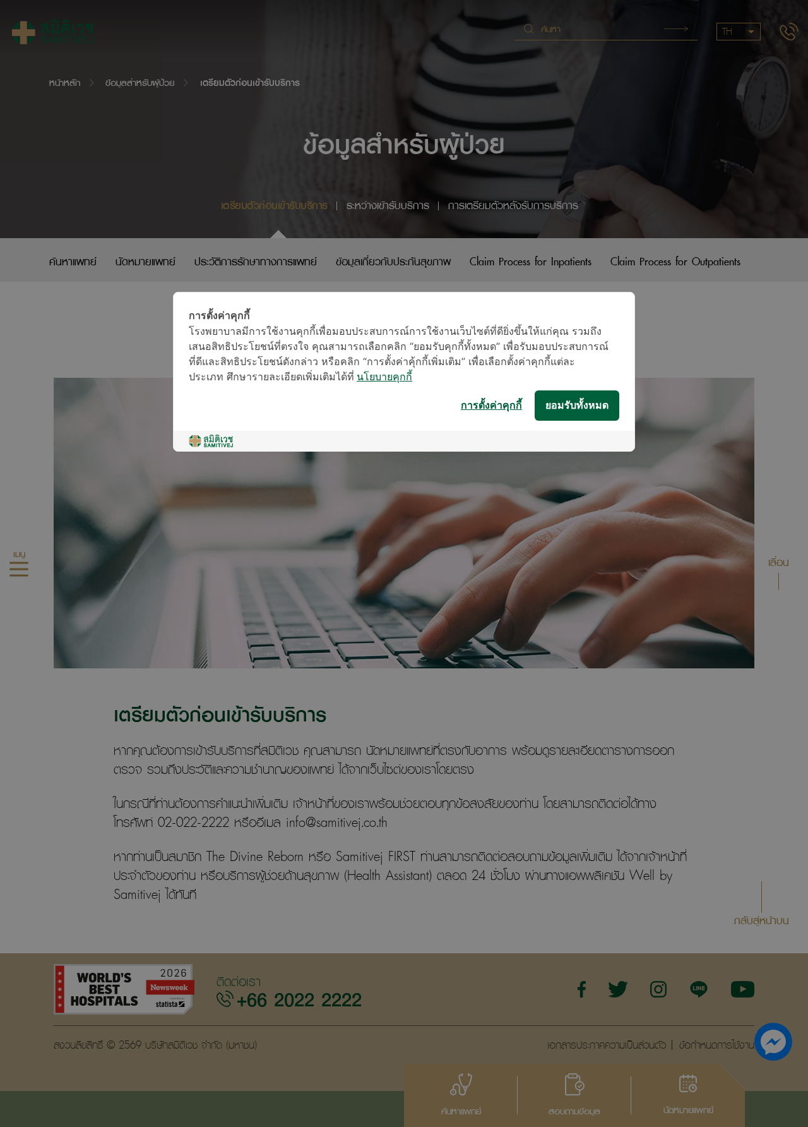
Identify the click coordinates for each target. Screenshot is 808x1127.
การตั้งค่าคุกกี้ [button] (491, 406)
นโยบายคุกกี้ (384, 377)
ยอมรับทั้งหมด (577, 406)
